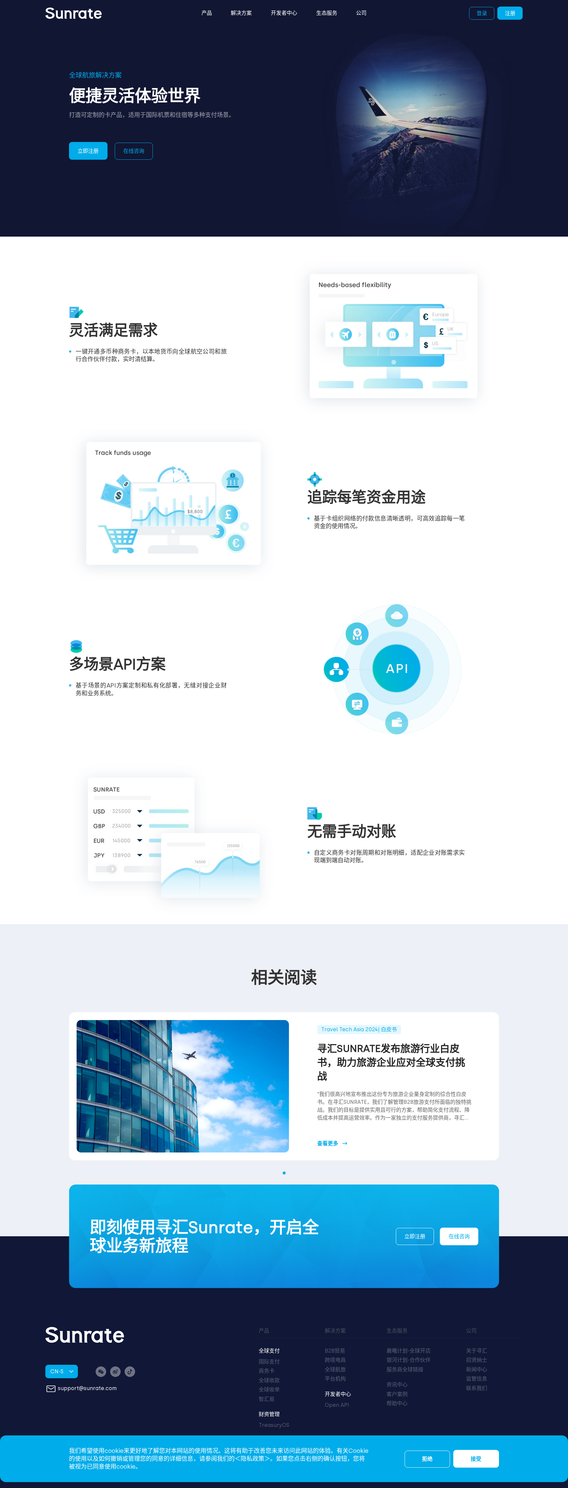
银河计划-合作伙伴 (409, 1360)
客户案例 (397, 1394)
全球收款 (269, 1380)
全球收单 (269, 1389)
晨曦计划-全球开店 (409, 1351)
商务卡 (266, 1371)
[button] (284, 1173)
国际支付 (269, 1362)
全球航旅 (335, 1369)
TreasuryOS (274, 1425)
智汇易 (266, 1399)
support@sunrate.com (87, 1388)
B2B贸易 (335, 1351)
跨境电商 (335, 1360)
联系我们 (476, 1388)
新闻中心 (476, 1369)
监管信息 (476, 1379)
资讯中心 (397, 1385)
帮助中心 (397, 1403)
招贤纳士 (476, 1360)
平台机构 (335, 1379)
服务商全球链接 (405, 1369)
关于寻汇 (476, 1351)
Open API (337, 1405)
